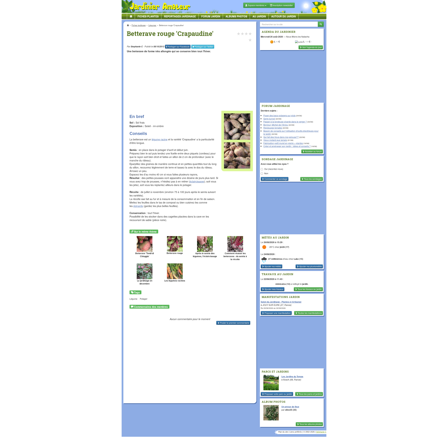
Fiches (148, 16)
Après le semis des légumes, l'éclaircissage (205, 255)
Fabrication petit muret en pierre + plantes (283, 143)
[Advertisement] (190, 80)
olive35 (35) (291, 409)
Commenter (275, 178)
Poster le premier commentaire (234, 322)
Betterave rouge (175, 253)
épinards (138, 206)
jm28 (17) (284, 247)
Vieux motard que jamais (275, 139)
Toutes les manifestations (309, 312)
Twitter (204, 46)
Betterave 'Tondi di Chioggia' (144, 255)
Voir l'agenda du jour (312, 47)
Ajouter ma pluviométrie (310, 266)
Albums (236, 16)
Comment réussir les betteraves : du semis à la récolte (235, 256)
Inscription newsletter (282, 5)
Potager (143, 298)
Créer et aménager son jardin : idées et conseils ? (287, 146)
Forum (210, 16)
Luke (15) (298, 258)
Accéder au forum (313, 151)
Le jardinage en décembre (144, 282)
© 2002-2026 (308, 432)
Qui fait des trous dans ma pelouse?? (281, 136)
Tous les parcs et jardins (310, 393)
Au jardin (259, 16)
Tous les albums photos (310, 424)
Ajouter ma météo (272, 266)
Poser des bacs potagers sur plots (279, 115)
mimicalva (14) (282, 283)
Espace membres (256, 5)
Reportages (180, 16)
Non (266, 173)
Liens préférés (296, 432)
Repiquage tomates (272, 127)
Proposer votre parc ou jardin (278, 393)
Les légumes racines (174, 280)
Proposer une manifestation (277, 312)
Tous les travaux (309, 289)
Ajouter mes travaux (273, 289)
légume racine (159, 139)
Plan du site (283, 432)
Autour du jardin (283, 16)
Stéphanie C (321, 432)
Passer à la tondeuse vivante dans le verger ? (285, 121)
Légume (133, 298)
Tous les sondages (312, 178)
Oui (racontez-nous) (273, 168)
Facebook (179, 46)
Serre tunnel (269, 118)
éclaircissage (197, 181)
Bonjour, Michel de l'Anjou (275, 124)
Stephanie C (137, 46)
